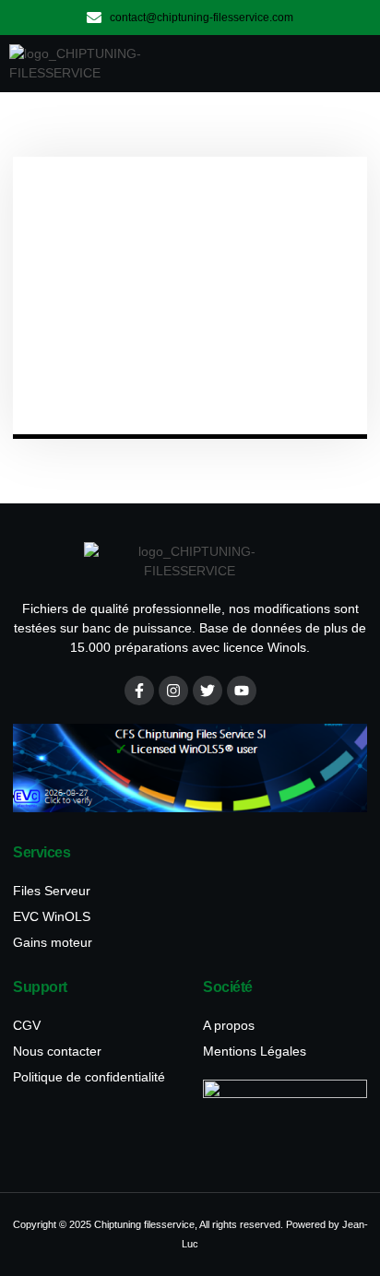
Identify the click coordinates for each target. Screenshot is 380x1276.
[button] (342, 63)
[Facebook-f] (139, 690)
